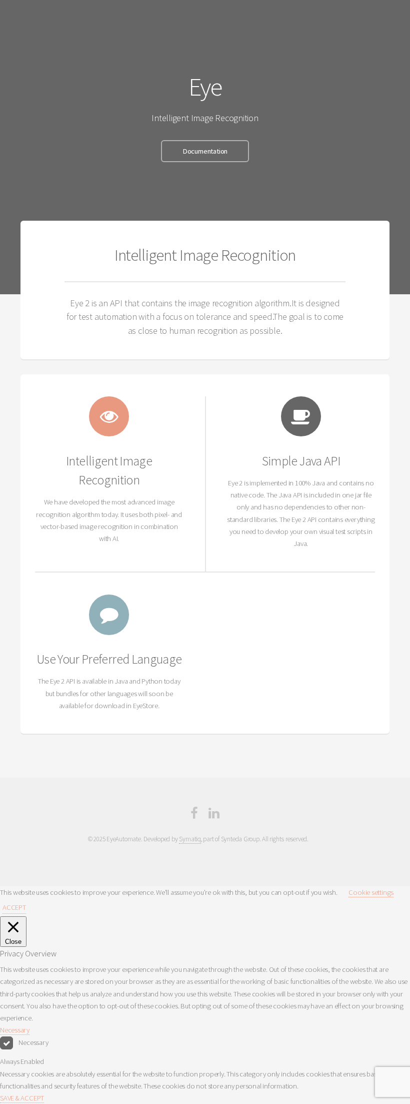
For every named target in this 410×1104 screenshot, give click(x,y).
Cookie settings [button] (371, 892)
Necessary (33, 1042)
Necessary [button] (15, 1029)
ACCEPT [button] (14, 907)
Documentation (205, 151)
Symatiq (189, 839)
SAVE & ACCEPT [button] (22, 1097)
